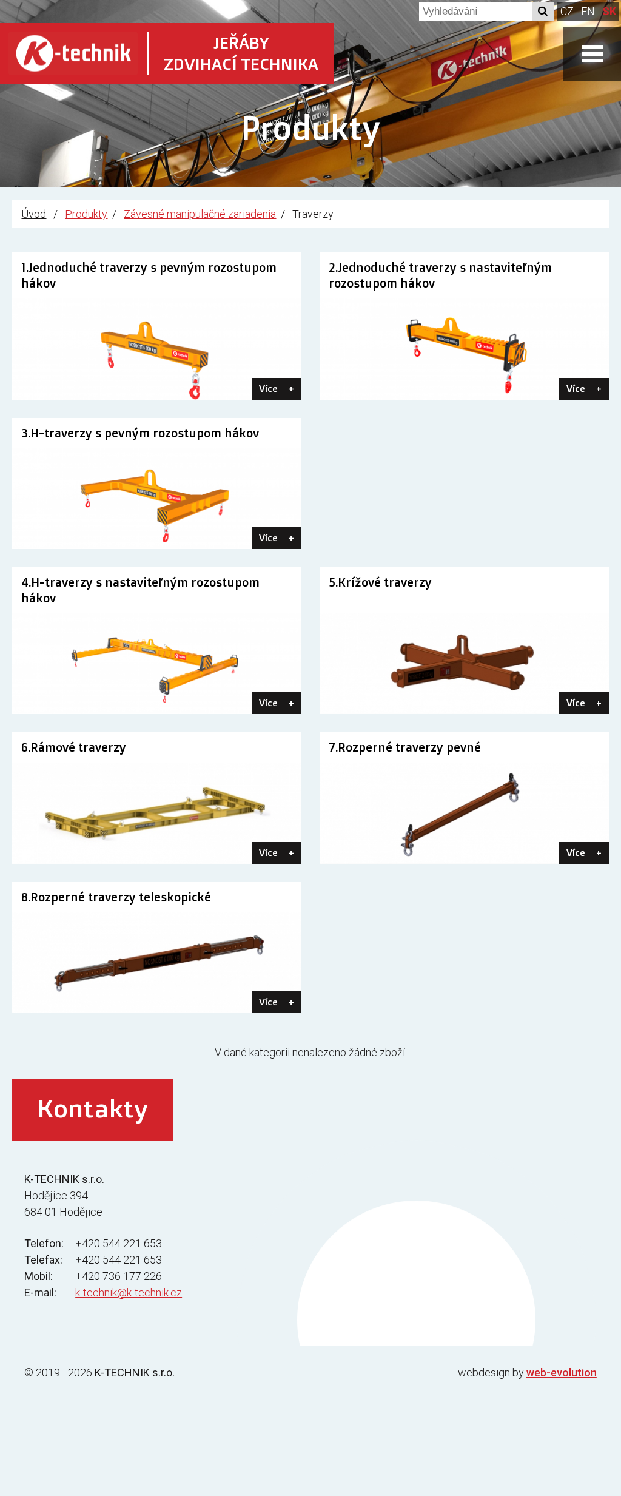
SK (609, 11)
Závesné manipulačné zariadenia (200, 213)
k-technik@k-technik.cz (128, 1292)
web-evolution (561, 1372)
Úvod (33, 213)
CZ (567, 11)
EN (588, 11)
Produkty (86, 213)
